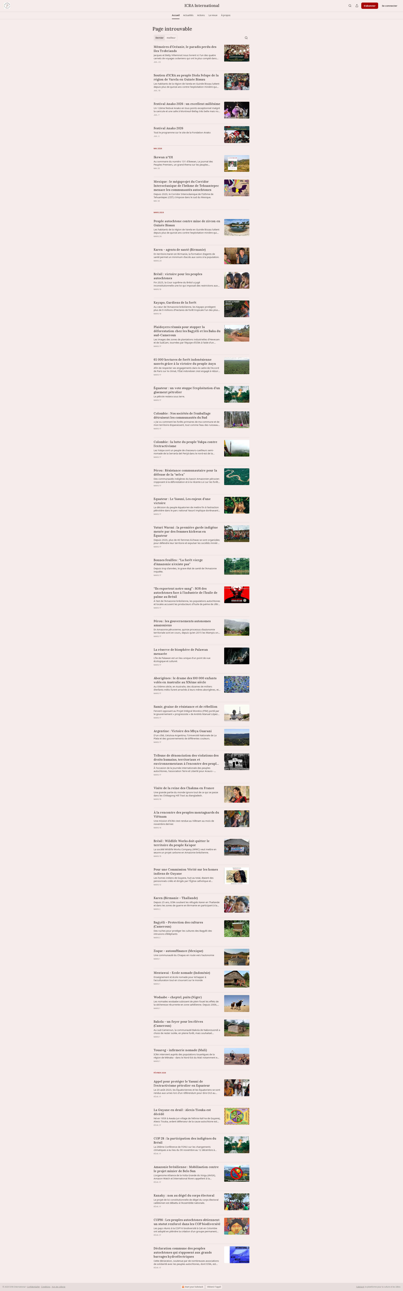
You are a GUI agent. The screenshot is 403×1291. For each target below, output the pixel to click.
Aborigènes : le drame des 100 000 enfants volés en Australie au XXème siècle (185, 680)
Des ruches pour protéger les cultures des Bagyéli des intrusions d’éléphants (183, 932)
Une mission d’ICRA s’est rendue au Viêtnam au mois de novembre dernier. (184, 822)
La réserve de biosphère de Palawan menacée (181, 652)
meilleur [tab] (171, 37)
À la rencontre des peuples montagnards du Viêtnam (186, 814)
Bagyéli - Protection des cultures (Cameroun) (178, 924)
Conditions (45, 1286)
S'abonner (370, 5)
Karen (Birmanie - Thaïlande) (176, 898)
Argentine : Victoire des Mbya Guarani (183, 731)
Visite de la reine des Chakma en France (184, 788)
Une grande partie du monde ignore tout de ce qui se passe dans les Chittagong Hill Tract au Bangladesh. (186, 794)
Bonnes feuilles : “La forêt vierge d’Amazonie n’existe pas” (178, 562)
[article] (201, 56)
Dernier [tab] (160, 37)
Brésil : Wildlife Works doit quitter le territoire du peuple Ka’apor (182, 843)
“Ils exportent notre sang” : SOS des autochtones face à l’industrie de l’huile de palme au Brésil (185, 593)
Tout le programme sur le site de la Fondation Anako (182, 132)
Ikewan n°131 (163, 157)
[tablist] (165, 38)
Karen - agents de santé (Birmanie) (180, 249)
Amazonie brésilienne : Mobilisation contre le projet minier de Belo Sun (186, 1169)
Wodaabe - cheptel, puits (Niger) (178, 997)
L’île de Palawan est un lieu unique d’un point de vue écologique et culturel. (182, 659)
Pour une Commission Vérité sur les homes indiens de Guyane (186, 871)
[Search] (350, 6)
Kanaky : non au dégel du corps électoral (184, 1195)
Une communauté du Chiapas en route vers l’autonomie (184, 955)
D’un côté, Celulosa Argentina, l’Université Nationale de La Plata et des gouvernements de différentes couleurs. (185, 737)
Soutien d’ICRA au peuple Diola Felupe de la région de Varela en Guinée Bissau (186, 77)
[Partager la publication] (357, 6)
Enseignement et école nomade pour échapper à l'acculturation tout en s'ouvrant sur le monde (180, 978)
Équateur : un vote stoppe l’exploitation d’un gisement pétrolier (187, 390)
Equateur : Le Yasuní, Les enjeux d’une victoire (182, 501)
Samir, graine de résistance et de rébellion (185, 706)
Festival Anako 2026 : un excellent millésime (187, 104)
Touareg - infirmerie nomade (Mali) (180, 1050)
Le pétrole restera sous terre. (169, 396)
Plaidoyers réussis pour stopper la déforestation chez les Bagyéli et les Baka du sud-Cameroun (187, 331)
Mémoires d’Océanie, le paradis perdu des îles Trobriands (185, 49)
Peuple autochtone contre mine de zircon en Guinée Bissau (187, 223)
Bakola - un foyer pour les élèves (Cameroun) (178, 1024)
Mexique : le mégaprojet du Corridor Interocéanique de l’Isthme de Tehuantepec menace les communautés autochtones (186, 186)
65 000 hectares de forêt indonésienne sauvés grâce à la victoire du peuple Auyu (185, 362)
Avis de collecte (58, 1286)
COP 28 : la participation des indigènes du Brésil (185, 1140)
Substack (360, 1286)
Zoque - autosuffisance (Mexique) (178, 951)
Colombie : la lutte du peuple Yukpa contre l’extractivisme (185, 444)
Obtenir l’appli (214, 1286)
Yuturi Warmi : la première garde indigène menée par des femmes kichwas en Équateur (186, 531)
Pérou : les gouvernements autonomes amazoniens (182, 623)
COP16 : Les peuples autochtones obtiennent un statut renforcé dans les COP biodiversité (187, 1222)
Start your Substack (194, 1286)
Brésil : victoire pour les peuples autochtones (178, 276)
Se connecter (389, 5)
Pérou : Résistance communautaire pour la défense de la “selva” (185, 472)
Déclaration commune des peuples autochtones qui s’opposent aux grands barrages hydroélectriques (183, 1252)
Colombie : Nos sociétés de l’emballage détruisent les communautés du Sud (182, 415)
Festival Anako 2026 (168, 128)
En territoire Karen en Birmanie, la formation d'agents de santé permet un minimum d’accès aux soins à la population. (186, 255)
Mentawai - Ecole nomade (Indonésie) (182, 973)
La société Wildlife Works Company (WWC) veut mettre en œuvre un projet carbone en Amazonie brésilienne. (185, 851)
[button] (175, 15)
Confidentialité (33, 1286)
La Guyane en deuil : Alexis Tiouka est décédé (182, 1112)
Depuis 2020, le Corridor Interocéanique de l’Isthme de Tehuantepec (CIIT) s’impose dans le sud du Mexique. (183, 195)
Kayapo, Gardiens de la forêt (175, 302)
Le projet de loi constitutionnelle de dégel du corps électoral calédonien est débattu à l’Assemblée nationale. (186, 1201)
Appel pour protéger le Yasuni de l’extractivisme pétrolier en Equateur (182, 1083)
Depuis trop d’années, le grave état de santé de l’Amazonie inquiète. (185, 570)
